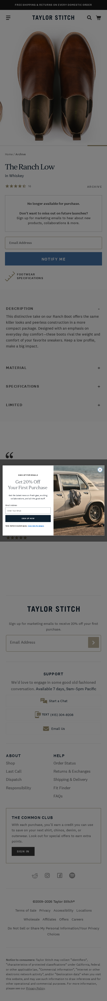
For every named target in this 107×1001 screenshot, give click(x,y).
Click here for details (36, 526)
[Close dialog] (100, 470)
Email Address (11, 505)
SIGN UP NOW (28, 518)
